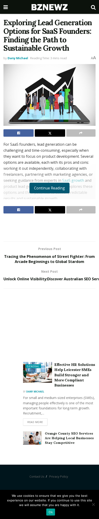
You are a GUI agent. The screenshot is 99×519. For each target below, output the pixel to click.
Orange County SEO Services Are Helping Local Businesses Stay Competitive (69, 438)
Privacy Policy (58, 476)
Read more (35, 422)
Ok (51, 512)
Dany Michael (18, 58)
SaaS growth (73, 180)
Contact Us (36, 476)
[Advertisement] (49, 227)
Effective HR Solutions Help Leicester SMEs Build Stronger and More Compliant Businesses (74, 375)
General (33, 366)
